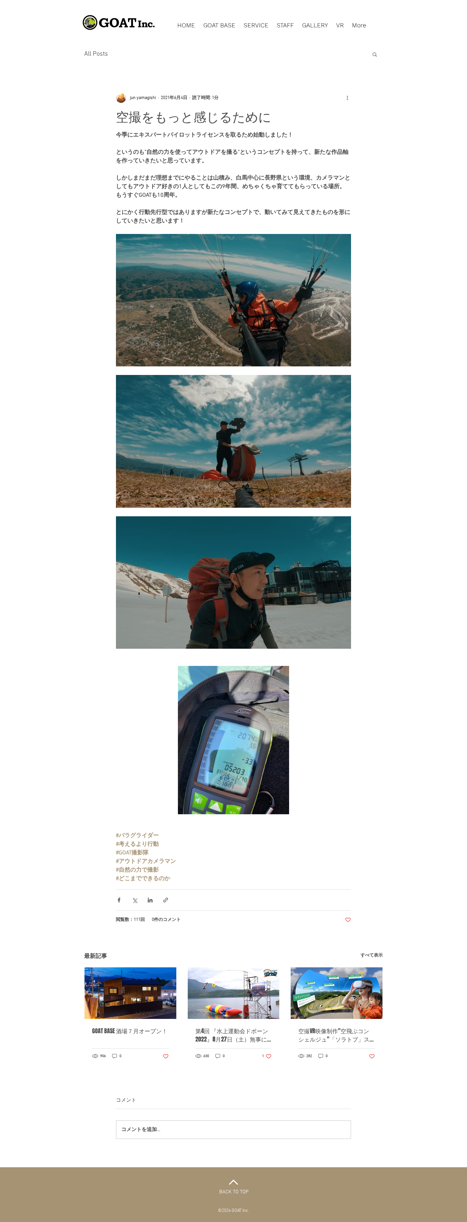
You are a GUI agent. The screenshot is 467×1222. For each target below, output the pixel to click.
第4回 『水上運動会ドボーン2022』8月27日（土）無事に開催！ (231, 1035)
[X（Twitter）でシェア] (135, 900)
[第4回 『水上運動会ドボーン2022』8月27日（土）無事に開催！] (234, 993)
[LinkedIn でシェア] (150, 900)
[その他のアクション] (347, 98)
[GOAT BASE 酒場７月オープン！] (130, 993)
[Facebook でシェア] (119, 900)
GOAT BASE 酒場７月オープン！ (129, 1031)
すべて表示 (372, 955)
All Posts (96, 54)
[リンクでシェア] (166, 900)
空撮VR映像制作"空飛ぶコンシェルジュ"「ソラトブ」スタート (333, 1035)
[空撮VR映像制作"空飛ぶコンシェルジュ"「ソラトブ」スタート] (336, 993)
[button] (375, 54)
